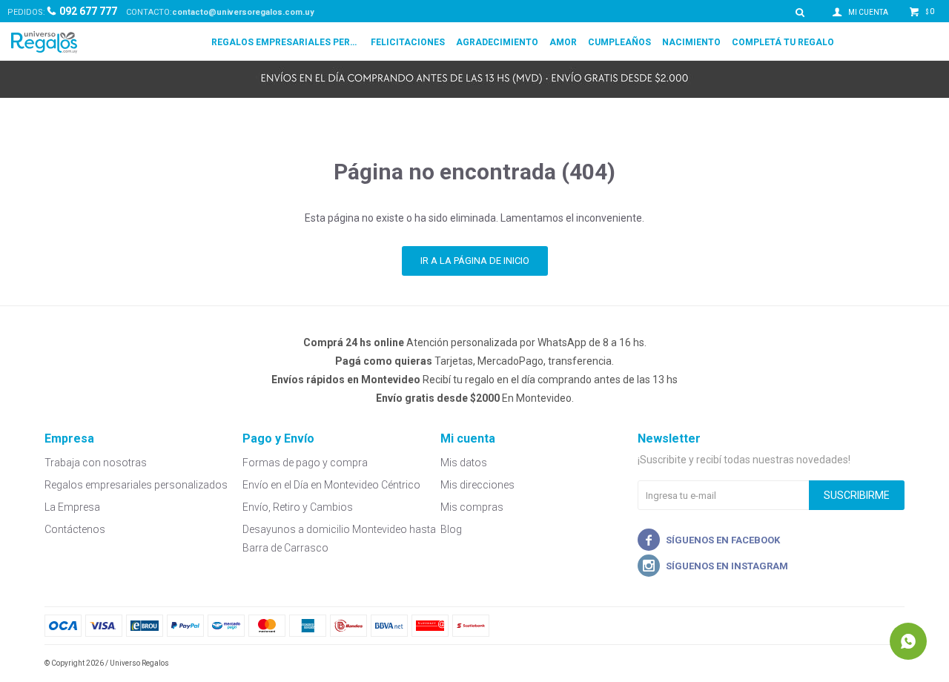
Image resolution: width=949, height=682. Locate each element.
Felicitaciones (408, 42)
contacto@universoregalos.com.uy (243, 12)
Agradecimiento (497, 42)
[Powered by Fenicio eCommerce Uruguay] (882, 663)
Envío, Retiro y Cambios (297, 507)
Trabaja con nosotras (95, 463)
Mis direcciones (477, 485)
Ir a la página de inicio (474, 260)
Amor (563, 42)
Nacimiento (691, 42)
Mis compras (471, 507)
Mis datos (463, 463)
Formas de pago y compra (305, 463)
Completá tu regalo (783, 42)
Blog (451, 529)
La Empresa (72, 507)
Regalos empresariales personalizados (285, 42)
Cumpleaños (619, 42)
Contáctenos (74, 529)
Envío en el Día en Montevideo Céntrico (331, 485)
